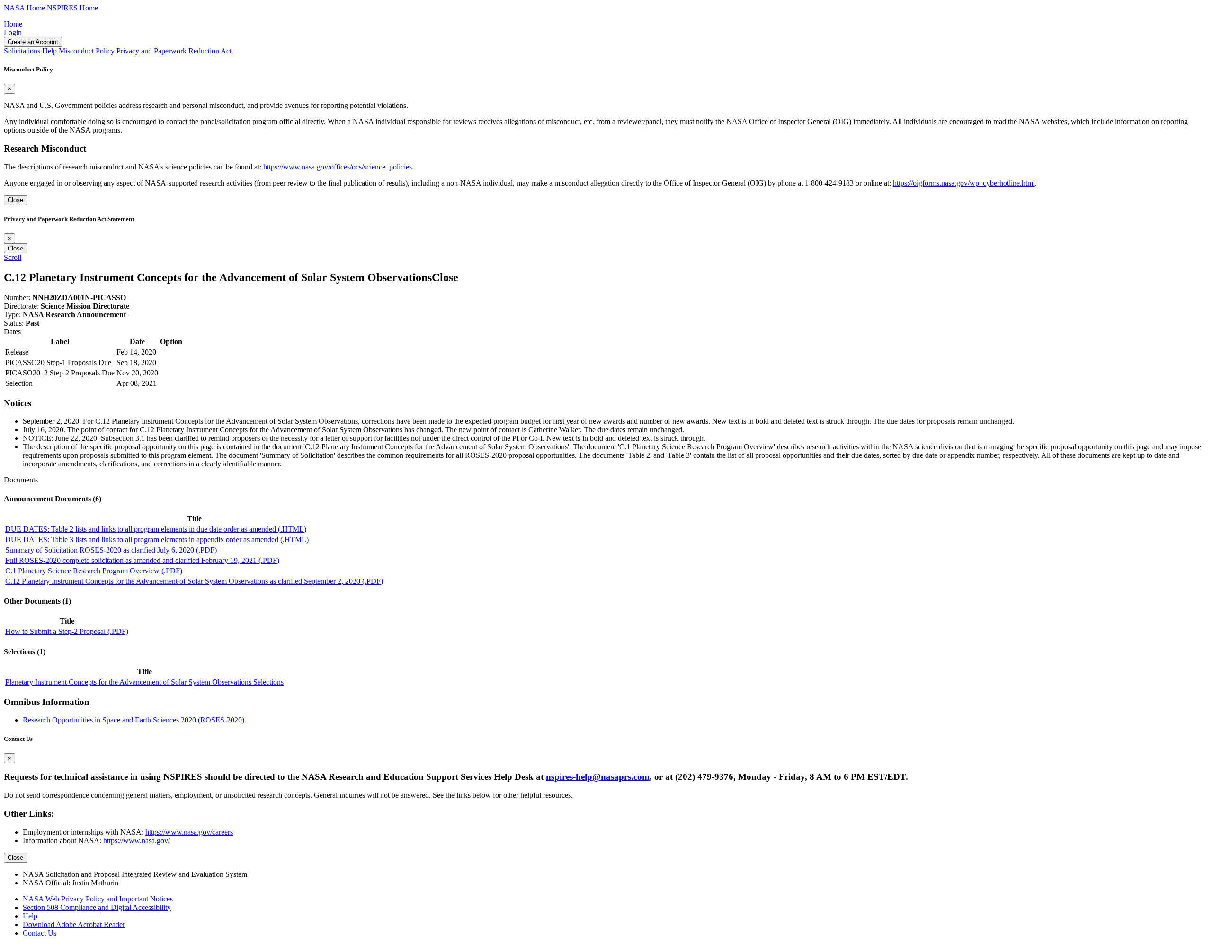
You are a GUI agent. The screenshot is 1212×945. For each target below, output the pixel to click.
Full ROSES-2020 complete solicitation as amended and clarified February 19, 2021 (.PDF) (142, 560)
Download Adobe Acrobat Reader (74, 924)
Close (15, 200)
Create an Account (33, 41)
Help (30, 916)
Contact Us (39, 933)
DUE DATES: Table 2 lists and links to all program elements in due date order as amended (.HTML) (155, 529)
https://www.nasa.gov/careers (189, 832)
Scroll (12, 257)
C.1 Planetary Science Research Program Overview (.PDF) (93, 571)
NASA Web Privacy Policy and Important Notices (98, 899)
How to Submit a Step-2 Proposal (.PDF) (66, 631)
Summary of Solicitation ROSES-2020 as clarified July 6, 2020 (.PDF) (111, 550)
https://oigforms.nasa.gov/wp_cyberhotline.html (964, 183)
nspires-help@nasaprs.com (598, 777)
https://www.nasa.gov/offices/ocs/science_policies (337, 167)
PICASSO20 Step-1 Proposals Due (58, 362)
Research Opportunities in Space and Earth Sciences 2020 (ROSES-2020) (133, 720)
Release (16, 352)
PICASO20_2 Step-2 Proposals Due (60, 373)
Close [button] (445, 277)
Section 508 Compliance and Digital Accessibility (97, 907)
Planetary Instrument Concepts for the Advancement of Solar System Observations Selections (144, 682)
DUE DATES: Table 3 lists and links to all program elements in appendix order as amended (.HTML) (157, 539)
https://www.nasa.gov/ (136, 841)
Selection (19, 383)
